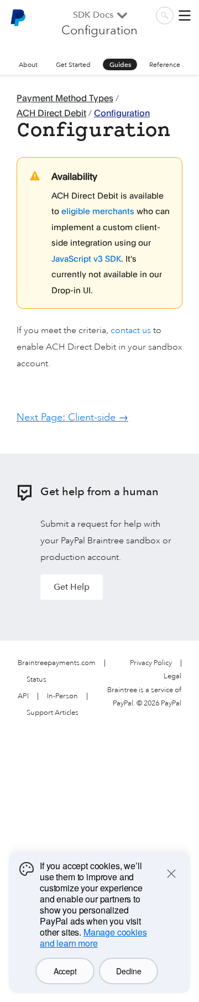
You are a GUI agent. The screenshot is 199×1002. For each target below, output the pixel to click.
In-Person (62, 696)
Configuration (122, 112)
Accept (65, 971)
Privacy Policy (151, 663)
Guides (120, 65)
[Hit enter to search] (165, 15)
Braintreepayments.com (57, 663)
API (23, 696)
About (28, 65)
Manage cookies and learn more (93, 937)
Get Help (72, 587)
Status (36, 679)
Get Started (73, 65)
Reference (164, 65)
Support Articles (52, 713)
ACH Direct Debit (51, 112)
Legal (172, 676)
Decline (128, 971)
